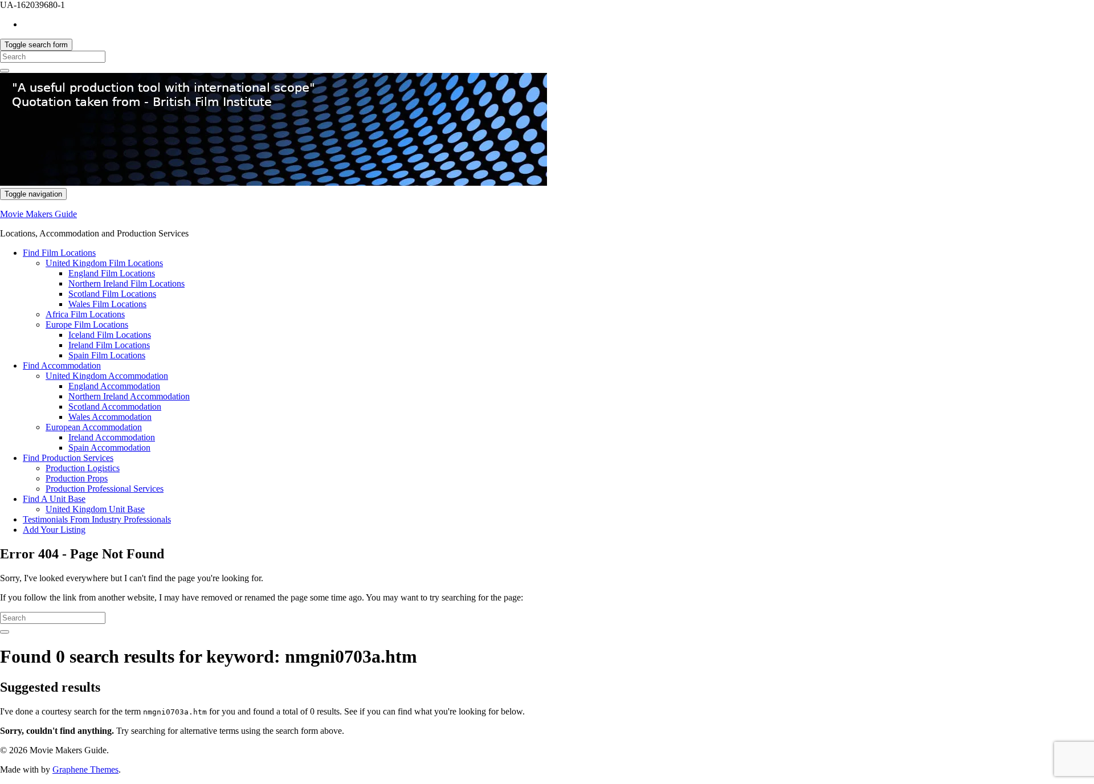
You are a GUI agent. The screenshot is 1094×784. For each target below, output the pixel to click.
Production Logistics (83, 468)
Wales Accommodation (110, 417)
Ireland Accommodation (111, 437)
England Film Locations (111, 273)
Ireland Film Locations (109, 345)
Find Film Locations (59, 253)
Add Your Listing (54, 529)
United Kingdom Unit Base (95, 509)
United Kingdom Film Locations (104, 263)
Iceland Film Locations (109, 335)
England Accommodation (114, 386)
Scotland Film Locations (112, 294)
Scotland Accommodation (114, 406)
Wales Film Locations (107, 304)
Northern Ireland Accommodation (129, 396)
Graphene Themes (85, 769)
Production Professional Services (105, 488)
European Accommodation (94, 427)
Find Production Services (68, 458)
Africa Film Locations (85, 314)
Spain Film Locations (106, 355)
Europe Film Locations (87, 324)
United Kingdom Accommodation (107, 376)
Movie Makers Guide (38, 214)
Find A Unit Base (54, 499)
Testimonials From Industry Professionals (97, 519)
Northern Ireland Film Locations (126, 283)
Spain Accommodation (109, 447)
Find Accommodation (62, 365)
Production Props (77, 478)
